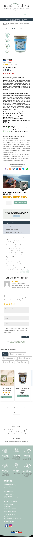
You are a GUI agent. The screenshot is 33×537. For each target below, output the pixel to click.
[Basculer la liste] (18, 412)
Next (25, 407)
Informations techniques (14, 232)
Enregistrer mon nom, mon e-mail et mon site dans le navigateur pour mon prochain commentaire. (16, 330)
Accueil (5, 23)
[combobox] (15, 412)
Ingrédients (10, 223)
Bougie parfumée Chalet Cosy (21, 389)
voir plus (16, 215)
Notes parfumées (12, 226)
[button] (5, 354)
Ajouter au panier (20, 203)
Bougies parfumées (13, 23)
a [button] (25, 14)
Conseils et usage (12, 229)
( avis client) (13, 64)
